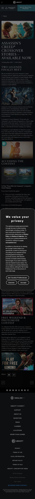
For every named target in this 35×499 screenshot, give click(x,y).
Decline (11, 282)
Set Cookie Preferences (17, 277)
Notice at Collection (18, 236)
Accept (24, 282)
